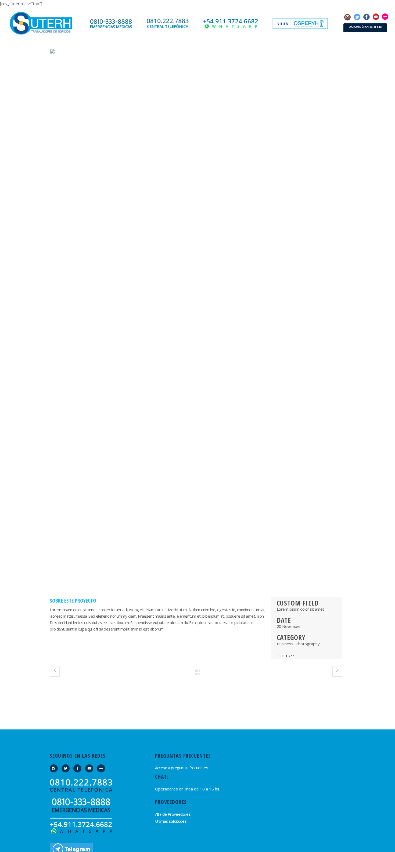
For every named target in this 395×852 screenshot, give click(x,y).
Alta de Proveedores (173, 814)
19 (288, 655)
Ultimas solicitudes (171, 821)
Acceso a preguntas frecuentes (181, 767)
